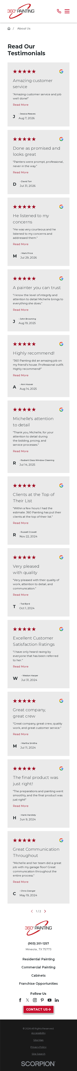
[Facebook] (20, 1000)
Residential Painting (38, 959)
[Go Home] (9, 28)
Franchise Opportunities (38, 983)
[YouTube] (50, 1000)
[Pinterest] (42, 1000)
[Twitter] (28, 1000)
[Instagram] (35, 1000)
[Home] (21, 11)
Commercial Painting (38, 967)
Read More (20, 104)
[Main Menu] (67, 11)
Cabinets (38, 975)
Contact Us (37, 1009)
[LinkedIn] (57, 1000)
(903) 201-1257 (38, 943)
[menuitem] (39, 1033)
